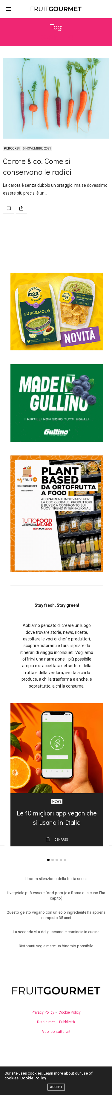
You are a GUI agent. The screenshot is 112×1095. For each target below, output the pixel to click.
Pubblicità (67, 1022)
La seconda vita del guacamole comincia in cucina (56, 932)
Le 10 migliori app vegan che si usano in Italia (57, 818)
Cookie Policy (70, 1012)
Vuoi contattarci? (56, 1032)
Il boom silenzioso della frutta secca (56, 878)
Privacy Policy (43, 1012)
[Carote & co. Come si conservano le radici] (56, 98)
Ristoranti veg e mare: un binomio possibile (56, 946)
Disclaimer (46, 1022)
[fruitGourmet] (56, 9)
